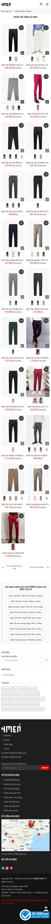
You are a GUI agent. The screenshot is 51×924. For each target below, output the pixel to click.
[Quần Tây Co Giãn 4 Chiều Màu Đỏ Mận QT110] (38, 332)
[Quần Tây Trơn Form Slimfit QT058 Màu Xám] (13, 205)
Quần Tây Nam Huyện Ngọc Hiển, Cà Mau (25, 623)
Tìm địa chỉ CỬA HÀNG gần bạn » (14, 854)
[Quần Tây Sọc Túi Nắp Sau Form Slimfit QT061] (13, 284)
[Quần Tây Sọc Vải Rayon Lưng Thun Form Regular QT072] (38, 137)
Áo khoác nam (18, 699)
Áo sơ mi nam (19, 689)
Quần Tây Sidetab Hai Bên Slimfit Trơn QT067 (38, 504)
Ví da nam (35, 704)
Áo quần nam (7, 689)
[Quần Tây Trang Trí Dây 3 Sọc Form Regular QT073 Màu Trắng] (43, 58)
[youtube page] (11, 868)
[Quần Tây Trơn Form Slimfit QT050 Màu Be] (10, 498)
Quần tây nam (34, 694)
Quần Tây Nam (9, 675)
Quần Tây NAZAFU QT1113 (37, 407)
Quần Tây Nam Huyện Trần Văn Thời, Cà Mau (25, 607)
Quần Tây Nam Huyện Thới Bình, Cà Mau (26, 640)
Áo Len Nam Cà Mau (37, 567)
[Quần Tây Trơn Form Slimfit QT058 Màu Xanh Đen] (19, 205)
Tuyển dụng (8, 744)
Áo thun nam (15, 704)
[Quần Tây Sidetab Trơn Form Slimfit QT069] (38, 284)
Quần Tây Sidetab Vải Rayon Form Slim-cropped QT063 (13, 455)
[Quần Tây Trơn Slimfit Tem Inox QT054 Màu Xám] (13, 107)
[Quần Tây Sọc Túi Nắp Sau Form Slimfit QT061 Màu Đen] (16, 302)
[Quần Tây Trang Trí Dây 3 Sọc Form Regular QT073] (38, 40)
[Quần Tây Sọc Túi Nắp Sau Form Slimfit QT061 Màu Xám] (10, 302)
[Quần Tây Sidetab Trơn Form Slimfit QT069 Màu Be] (43, 302)
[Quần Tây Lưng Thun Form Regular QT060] (13, 332)
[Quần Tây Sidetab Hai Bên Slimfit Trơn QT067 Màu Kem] (35, 498)
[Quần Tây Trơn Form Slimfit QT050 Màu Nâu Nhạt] (16, 498)
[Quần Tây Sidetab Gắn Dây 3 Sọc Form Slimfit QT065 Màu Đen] (7, 254)
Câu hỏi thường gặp (11, 789)
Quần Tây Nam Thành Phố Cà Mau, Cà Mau (26, 596)
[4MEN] (6, 4)
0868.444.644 (15, 757)
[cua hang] (25, 836)
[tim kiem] (41, 4)
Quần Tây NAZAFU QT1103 (37, 114)
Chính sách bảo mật (11, 806)
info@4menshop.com (17, 753)
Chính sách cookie (11, 810)
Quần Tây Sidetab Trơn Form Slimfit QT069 (38, 309)
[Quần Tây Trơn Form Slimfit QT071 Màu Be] (35, 449)
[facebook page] (2, 868)
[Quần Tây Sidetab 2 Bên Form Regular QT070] (13, 40)
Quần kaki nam (7, 694)
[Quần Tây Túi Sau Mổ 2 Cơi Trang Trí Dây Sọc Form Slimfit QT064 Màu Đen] (38, 205)
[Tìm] (46, 660)
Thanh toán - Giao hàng (13, 797)
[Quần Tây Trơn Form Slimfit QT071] (38, 430)
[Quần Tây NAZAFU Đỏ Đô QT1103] (38, 107)
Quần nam (40, 699)
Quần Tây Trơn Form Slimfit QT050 (13, 504)
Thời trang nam (6, 11)
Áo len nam (30, 699)
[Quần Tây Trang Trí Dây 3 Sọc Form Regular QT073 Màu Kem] (38, 58)
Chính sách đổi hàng (12, 802)
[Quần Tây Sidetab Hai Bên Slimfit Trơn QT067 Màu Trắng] (29, 498)
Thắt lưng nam (7, 709)
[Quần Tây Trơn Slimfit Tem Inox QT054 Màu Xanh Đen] (19, 107)
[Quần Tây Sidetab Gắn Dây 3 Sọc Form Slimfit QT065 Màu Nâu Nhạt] (19, 254)
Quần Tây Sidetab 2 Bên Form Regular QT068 (38, 260)
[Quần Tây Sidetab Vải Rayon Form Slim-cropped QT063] (13, 430)
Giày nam (25, 704)
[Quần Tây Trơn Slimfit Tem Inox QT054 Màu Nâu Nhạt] (7, 107)
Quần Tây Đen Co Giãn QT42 (13, 553)
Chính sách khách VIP (12, 793)
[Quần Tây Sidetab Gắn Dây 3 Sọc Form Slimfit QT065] (13, 235)
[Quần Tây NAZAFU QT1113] (38, 381)
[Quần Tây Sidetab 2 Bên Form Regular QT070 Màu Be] (16, 58)
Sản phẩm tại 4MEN (9, 656)
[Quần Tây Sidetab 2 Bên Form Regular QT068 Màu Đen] (43, 254)
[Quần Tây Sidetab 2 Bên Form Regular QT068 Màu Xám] (38, 254)
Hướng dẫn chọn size (12, 784)
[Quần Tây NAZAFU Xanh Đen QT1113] (40, 400)
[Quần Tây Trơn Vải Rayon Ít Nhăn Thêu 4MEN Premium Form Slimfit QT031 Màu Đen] (16, 156)
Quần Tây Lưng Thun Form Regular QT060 (13, 358)
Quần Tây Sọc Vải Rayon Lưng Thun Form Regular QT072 (38, 162)
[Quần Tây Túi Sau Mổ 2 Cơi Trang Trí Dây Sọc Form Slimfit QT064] (38, 186)
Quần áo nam (20, 709)
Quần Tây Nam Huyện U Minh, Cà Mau (26, 601)
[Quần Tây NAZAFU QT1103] (38, 88)
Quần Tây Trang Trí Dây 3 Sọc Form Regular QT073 (38, 65)
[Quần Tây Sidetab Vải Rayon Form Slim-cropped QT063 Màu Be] (13, 449)
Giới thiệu (7, 735)
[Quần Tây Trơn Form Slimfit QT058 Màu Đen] (7, 205)
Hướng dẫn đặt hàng (12, 780)
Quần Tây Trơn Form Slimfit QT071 (38, 455)
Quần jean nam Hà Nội (35, 709)
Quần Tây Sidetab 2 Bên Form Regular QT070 (13, 65)
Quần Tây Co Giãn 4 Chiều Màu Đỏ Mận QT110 (38, 358)
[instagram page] (7, 868)
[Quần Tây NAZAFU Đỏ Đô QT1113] (35, 400)
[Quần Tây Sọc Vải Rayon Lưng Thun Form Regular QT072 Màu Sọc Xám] (40, 156)
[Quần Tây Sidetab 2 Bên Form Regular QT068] (38, 235)
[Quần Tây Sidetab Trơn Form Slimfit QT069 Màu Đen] (32, 302)
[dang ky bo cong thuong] (35, 915)
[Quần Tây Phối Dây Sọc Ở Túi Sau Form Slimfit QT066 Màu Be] (13, 400)
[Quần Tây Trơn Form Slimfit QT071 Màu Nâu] (40, 449)
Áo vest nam (31, 689)
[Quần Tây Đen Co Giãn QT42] (13, 528)
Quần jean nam (21, 694)
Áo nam (5, 704)
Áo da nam (6, 699)
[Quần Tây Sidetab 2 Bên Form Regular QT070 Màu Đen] (10, 58)
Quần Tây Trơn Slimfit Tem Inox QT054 (13, 114)
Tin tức (6, 749)
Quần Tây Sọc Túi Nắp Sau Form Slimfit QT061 (13, 309)
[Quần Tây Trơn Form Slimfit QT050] (13, 479)
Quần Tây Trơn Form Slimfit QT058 (13, 211)
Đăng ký (45, 768)
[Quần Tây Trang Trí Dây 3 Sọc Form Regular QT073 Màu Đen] (32, 58)
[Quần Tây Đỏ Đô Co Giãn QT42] (13, 546)
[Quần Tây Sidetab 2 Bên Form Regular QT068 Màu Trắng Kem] (32, 254)
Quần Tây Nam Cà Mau (23, 11)
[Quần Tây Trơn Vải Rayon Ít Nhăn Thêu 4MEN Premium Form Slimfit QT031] (13, 137)
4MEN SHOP (39, 878)
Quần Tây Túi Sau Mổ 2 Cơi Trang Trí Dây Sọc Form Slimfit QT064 (38, 211)
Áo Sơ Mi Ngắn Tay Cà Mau (14, 567)
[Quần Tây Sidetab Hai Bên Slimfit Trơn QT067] (38, 479)
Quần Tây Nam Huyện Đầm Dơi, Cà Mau (25, 618)
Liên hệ (6, 740)
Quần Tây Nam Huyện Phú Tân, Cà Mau (25, 634)
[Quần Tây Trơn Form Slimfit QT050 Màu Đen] (4, 498)
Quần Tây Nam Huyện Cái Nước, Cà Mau (26, 612)
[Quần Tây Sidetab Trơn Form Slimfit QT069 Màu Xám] (38, 302)
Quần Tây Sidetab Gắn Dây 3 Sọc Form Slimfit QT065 (13, 260)
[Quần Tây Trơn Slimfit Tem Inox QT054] (13, 88)
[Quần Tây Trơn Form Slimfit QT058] (13, 186)
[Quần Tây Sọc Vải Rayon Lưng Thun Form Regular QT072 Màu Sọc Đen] (35, 156)
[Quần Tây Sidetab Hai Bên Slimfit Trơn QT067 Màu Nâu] (40, 498)
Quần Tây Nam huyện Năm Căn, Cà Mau (26, 629)
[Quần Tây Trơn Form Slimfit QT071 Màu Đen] (29, 449)
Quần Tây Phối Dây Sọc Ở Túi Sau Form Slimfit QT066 (13, 407)
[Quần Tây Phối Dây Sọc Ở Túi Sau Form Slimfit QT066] (13, 381)
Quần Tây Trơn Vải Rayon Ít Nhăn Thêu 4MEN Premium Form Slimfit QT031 (13, 162)
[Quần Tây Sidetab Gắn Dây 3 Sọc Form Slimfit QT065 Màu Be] (13, 254)
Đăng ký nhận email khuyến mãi (13, 764)
